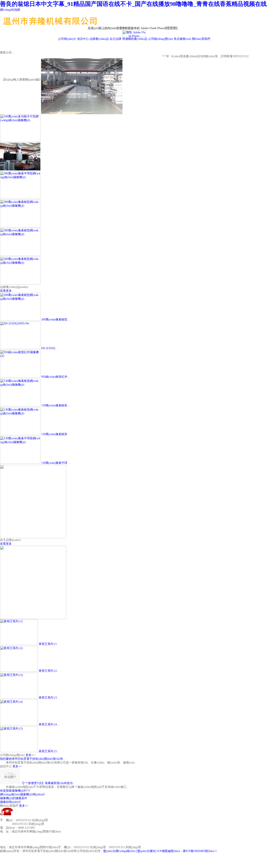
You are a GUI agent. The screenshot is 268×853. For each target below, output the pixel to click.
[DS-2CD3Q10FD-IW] (20, 348)
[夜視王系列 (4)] (19, 724)
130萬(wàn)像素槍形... (55, 405)
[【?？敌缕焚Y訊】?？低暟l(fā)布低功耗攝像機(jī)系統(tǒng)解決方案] (10, 783)
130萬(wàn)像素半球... (55, 462)
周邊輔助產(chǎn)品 (134, 38)
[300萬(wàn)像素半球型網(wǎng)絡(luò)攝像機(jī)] (20, 198)
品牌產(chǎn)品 (99, 38)
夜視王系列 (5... (49, 751)
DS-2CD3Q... (49, 348)
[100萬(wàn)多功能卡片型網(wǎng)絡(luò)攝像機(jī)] (20, 141)
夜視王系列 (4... (49, 724)
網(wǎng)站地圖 (10, 9)
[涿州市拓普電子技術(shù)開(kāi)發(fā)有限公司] (61, 21)
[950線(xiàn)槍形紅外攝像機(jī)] (20, 376)
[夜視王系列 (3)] (19, 697)
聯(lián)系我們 (201, 38)
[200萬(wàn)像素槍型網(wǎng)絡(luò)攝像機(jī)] (20, 283)
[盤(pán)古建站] (146, 851)
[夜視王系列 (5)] (19, 751)
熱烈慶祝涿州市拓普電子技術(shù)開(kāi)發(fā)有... (33, 758)
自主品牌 (115, 38)
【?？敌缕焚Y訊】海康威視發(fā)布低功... (48, 783)
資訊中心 (83, 38)
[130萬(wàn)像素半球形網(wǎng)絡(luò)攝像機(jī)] (20, 462)
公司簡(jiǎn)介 (67, 38)
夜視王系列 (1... (49, 644)
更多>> (30, 755)
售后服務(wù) (182, 38)
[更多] (20, 169)
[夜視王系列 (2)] (19, 670)
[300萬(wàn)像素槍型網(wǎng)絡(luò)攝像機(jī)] (20, 226)
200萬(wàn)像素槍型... (55, 319)
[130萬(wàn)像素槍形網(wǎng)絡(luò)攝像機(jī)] (20, 405)
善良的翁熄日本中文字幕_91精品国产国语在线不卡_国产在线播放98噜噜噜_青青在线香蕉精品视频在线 (133, 4)
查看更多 (6, 290)
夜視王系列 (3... (49, 697)
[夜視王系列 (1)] (19, 644)
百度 (71, 843)
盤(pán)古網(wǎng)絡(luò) (119, 851)
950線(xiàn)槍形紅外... (55, 376)
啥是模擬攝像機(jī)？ (15, 790)
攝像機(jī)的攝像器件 (13, 798)
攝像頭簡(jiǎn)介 (10, 802)
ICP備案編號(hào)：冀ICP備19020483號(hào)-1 (187, 851)
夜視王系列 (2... (49, 670)
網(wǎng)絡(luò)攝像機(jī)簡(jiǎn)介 (22, 794)
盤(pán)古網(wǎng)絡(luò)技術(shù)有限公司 (39, 843)
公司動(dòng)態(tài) (160, 38)
